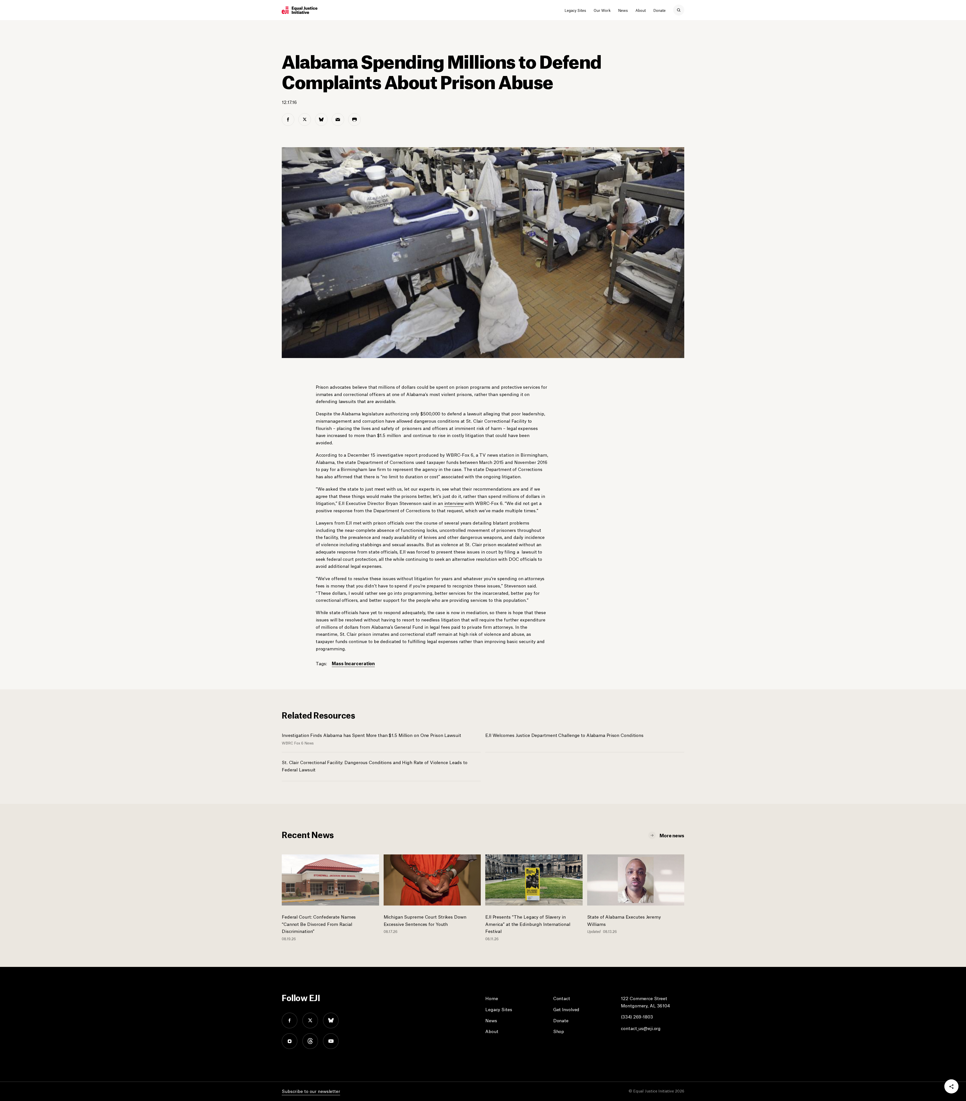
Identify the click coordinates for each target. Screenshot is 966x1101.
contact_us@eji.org (641, 1028)
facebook (289, 1020)
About (640, 10)
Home (491, 998)
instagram (289, 1041)
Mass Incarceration (353, 663)
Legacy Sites (575, 10)
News (623, 10)
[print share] (354, 119)
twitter (310, 1020)
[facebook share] (288, 119)
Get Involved (566, 1009)
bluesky (331, 1020)
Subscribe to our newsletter (311, 1091)
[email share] (338, 119)
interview (454, 503)
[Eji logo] (299, 10)
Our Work (602, 10)
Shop (558, 1031)
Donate (659, 10)
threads (310, 1041)
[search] (678, 10)
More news (672, 835)
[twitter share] (304, 119)
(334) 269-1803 (637, 1016)
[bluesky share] (321, 119)
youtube (331, 1041)
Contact (561, 998)
